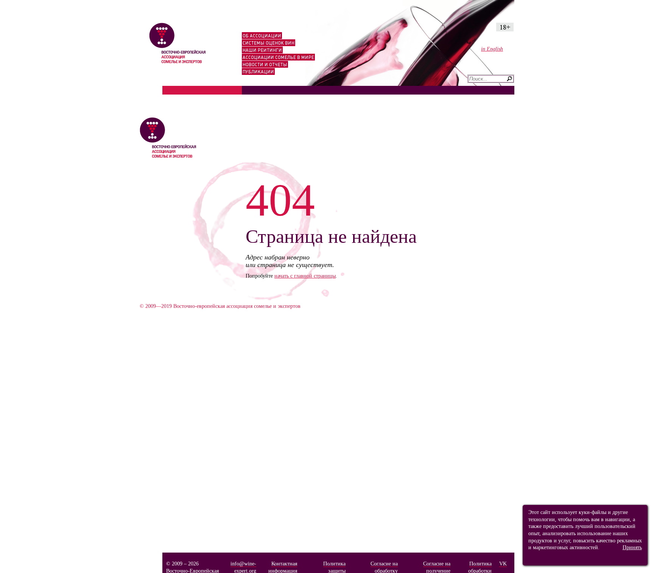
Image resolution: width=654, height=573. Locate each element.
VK (503, 564)
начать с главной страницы (305, 276)
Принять (632, 547)
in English (492, 49)
